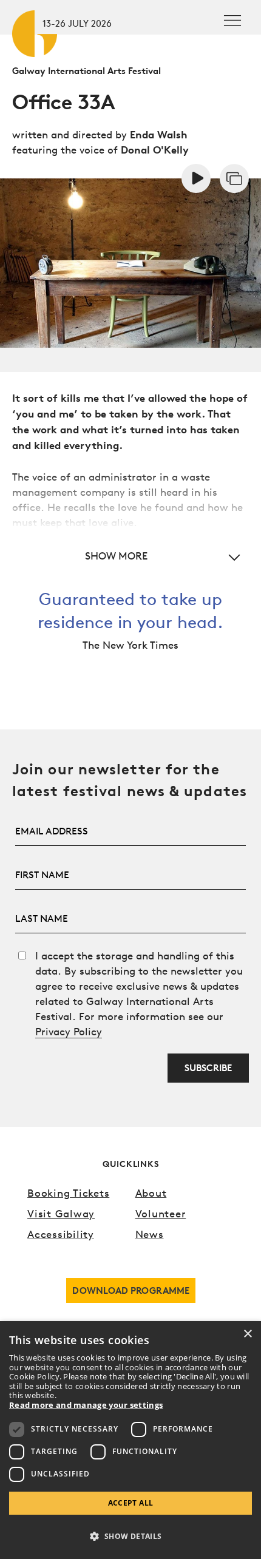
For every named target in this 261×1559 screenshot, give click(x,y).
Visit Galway (61, 1213)
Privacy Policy (68, 1031)
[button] (130, 555)
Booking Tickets (68, 1192)
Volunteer (160, 1213)
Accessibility (60, 1234)
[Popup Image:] (234, 177)
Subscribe (208, 1068)
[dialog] (130, 1440)
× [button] (247, 1334)
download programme (130, 1290)
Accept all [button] (131, 1503)
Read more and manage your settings (86, 1405)
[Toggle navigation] (232, 20)
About (151, 1192)
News (149, 1234)
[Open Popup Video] (196, 177)
